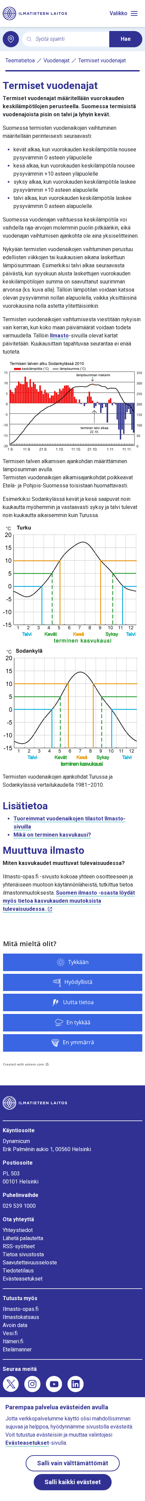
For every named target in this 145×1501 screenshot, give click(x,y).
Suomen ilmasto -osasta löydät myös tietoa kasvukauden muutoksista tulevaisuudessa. (69, 901)
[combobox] (69, 39)
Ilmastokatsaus (21, 1317)
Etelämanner (17, 1349)
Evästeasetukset (22, 1278)
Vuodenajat (56, 60)
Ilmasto (59, 335)
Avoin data (15, 1325)
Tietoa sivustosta (23, 1254)
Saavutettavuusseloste (30, 1262)
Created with (23, 1064)
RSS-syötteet (19, 1246)
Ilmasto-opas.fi (20, 1309)
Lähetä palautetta (23, 1238)
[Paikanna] (11, 39)
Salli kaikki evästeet (73, 1481)
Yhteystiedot (18, 1230)
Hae (126, 39)
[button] (72, 962)
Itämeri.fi (13, 1341)
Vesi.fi (10, 1333)
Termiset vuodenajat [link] (102, 60)
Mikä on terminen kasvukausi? (52, 835)
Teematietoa (20, 60)
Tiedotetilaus (18, 1270)
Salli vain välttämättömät (72, 1463)
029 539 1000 (19, 1206)
